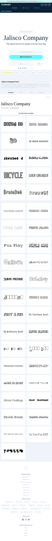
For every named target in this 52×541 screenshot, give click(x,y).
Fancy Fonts (35, 502)
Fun (28, 76)
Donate (47, 81)
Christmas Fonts (5, 508)
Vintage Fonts (32, 505)
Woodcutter (40, 81)
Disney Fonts (38, 512)
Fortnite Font (26, 495)
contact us (40, 1)
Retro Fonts (40, 505)
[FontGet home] (6, 5)
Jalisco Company (33, 84)
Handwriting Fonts (6, 505)
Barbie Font (26, 492)
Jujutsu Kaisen (26, 487)
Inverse (47, 72)
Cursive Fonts (19, 502)
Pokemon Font (26, 484)
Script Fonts (27, 502)
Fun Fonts (47, 505)
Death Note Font (26, 477)
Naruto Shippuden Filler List (26, 512)
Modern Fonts (23, 505)
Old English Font (14, 512)
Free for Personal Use (8, 72)
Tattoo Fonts (43, 502)
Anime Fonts (46, 508)
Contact (26, 533)
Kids (23, 76)
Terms (26, 530)
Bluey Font (26, 490)
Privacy (26, 527)
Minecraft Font (26, 479)
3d (28, 72)
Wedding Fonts (15, 508)
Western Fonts (24, 508)
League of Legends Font (26, 482)
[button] (46, 4)
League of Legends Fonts (35, 508)
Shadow (34, 72)
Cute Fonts (14, 505)
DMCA (26, 535)
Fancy (17, 72)
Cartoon (23, 72)
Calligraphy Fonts (9, 502)
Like (22, 64)
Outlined (40, 72)
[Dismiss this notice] (50, 1)
